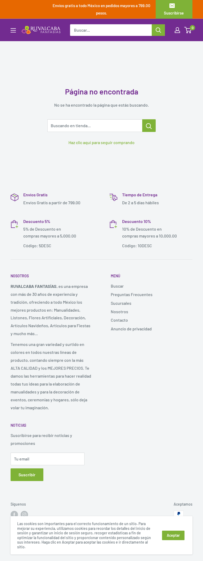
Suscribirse (174, 13)
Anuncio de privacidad (131, 328)
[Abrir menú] (13, 30)
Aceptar (173, 535)
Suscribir (27, 474)
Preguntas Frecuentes (132, 294)
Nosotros (119, 311)
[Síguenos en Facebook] (14, 514)
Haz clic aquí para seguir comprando (101, 142)
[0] (188, 30)
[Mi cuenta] (177, 30)
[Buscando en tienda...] (149, 125)
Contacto (119, 319)
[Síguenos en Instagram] (24, 514)
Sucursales (121, 303)
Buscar (117, 285)
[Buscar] (158, 30)
